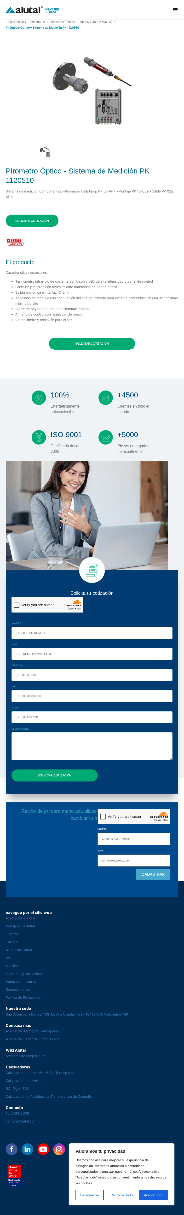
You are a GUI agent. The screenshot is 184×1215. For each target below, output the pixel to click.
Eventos (12, 934)
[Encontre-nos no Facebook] (12, 1149)
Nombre (16, 623)
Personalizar (89, 1195)
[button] (175, 9)
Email (15, 644)
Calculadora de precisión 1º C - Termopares (40, 1073)
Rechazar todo (121, 1195)
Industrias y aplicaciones (25, 974)
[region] (121, 1174)
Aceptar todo (153, 1195)
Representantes (18, 989)
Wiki (9, 958)
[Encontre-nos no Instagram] (59, 1149)
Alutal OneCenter (19, 950)
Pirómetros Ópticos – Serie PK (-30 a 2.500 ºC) (80, 22)
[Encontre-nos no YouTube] (43, 1149)
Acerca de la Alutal (20, 918)
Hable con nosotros (21, 981)
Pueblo (16, 707)
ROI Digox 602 (17, 1088)
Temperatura (36, 22)
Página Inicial (15, 22)
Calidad (12, 942)
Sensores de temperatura (26, 1056)
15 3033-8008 (17, 1113)
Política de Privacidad (23, 997)
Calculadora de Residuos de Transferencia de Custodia (49, 1096)
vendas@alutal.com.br (23, 1121)
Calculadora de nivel (22, 1081)
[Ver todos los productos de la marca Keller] (15, 242)
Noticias (12, 966)
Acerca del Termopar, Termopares (32, 1031)
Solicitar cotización (32, 221)
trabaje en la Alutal (20, 926)
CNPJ (14, 686)
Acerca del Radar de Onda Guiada (32, 1039)
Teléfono (17, 665)
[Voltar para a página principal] (32, 10)
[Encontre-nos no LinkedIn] (28, 1149)
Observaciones (20, 728)
